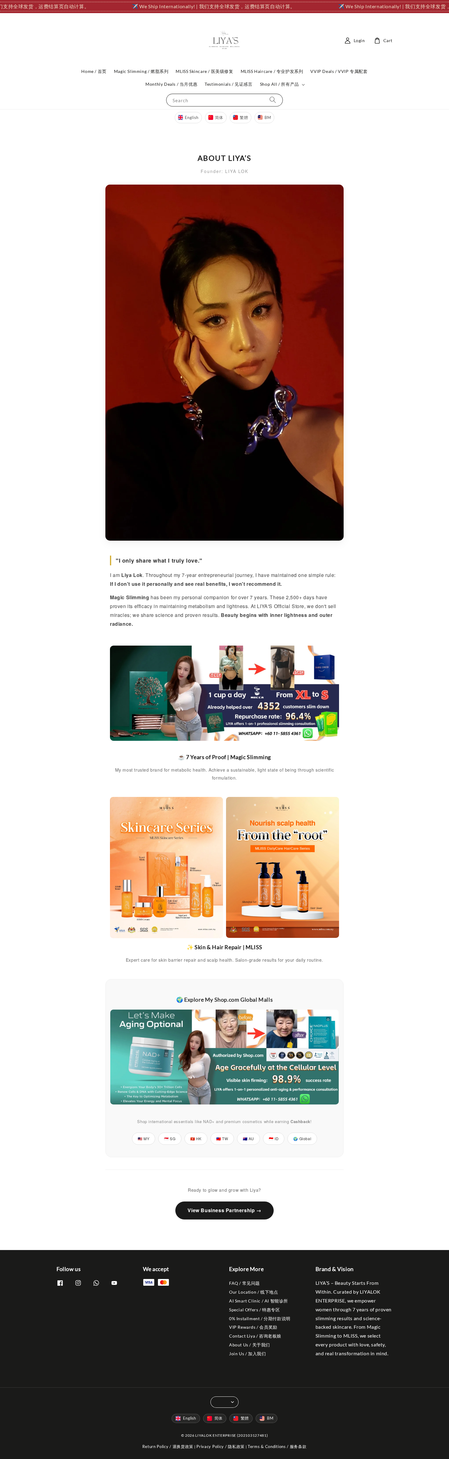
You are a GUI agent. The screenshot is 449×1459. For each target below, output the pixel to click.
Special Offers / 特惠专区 (254, 1309)
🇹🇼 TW (222, 1138)
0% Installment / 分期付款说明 (259, 1318)
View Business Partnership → (224, 1210)
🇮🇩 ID (274, 1138)
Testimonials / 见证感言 (228, 84)
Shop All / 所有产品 (279, 84)
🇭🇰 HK (196, 1138)
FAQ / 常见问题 (244, 1283)
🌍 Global (302, 1138)
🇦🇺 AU (248, 1138)
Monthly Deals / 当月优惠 (171, 84)
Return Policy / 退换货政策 (167, 1446)
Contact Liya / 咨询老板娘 (255, 1335)
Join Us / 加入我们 (247, 1353)
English (192, 117)
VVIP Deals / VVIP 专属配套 (338, 71)
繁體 (244, 117)
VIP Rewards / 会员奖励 (253, 1327)
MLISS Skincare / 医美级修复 (204, 71)
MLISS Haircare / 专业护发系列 (272, 71)
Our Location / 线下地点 (253, 1292)
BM (268, 117)
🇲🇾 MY (143, 1138)
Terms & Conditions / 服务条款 (277, 1446)
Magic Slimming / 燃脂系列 (141, 71)
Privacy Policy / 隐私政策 (220, 1446)
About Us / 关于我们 (249, 1344)
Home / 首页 (93, 71)
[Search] (273, 100)
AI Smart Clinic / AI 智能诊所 (258, 1300)
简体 (219, 117)
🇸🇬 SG (169, 1138)
